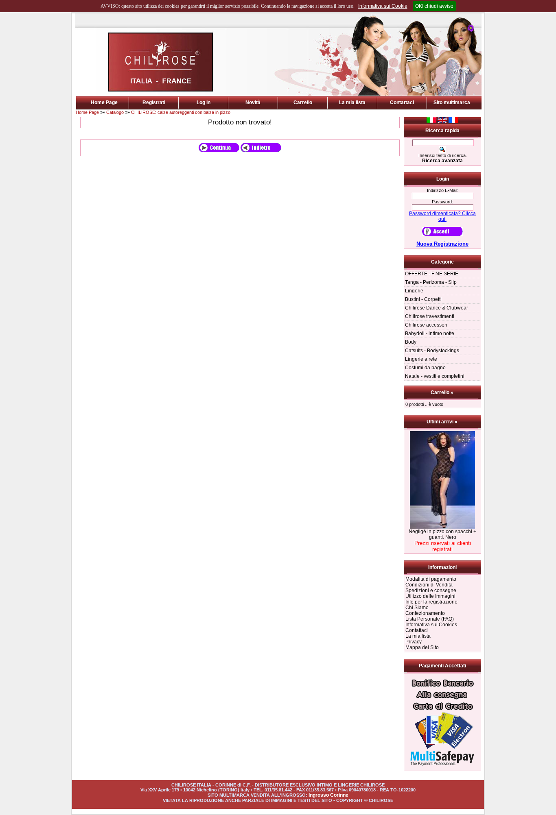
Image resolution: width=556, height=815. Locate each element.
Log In (203, 102)
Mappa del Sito (422, 647)
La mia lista (352, 102)
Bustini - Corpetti (423, 299)
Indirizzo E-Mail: (442, 190)
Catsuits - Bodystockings (432, 350)
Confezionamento (425, 613)
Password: (442, 201)
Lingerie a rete (421, 359)
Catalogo (115, 112)
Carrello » (443, 392)
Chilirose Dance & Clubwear (436, 308)
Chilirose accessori (426, 325)
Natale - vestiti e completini (434, 376)
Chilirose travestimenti (429, 316)
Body (410, 342)
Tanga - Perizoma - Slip (431, 282)
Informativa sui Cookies (431, 625)
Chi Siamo (417, 607)
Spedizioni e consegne (430, 590)
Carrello (302, 102)
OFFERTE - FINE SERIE (431, 274)
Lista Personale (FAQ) (429, 619)
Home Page (104, 102)
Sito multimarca (451, 102)
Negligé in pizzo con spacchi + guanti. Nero (442, 534)
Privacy (413, 642)
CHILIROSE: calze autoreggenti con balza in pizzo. (181, 112)
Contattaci (402, 102)
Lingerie (414, 291)
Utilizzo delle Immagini (430, 596)
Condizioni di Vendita (429, 585)
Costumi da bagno (425, 367)
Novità (252, 102)
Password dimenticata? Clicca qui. (442, 216)
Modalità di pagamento (430, 579)
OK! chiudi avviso (434, 6)
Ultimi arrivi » (443, 422)
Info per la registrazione (431, 602)
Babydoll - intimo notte (429, 333)
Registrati (153, 102)
